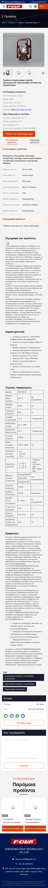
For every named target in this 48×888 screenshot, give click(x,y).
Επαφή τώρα (24, 723)
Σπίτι (3, 23)
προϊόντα (11, 23)
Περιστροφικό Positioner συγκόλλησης (19, 684)
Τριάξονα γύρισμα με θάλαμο (28, 23)
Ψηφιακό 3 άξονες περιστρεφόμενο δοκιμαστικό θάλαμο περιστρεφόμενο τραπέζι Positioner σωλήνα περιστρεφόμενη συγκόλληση (34, 821)
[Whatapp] (17, 716)
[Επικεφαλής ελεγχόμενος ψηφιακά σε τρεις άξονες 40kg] (13, 807)
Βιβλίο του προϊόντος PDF (21, 109)
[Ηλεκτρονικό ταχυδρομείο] (22, 716)
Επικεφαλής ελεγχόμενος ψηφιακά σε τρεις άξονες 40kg (12, 821)
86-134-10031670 (39, 2)
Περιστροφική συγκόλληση (15, 689)
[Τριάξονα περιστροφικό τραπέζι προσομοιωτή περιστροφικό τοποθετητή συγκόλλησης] (23, 50)
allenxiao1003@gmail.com (14, 2)
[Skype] (11, 716)
